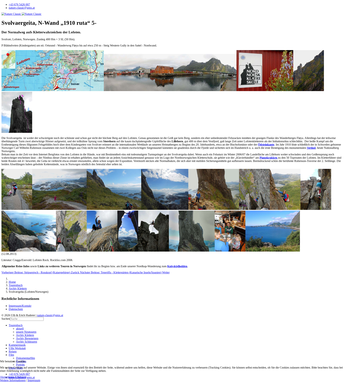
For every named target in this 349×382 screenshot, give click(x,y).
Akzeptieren (7, 377)
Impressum (34, 380)
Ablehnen (20, 377)
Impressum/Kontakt (20, 305)
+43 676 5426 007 (19, 4)
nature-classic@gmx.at (22, 7)
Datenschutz (16, 309)
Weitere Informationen (13, 380)
